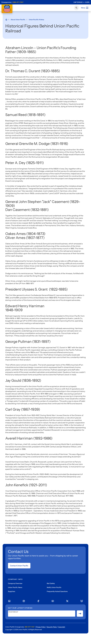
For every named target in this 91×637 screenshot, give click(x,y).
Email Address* (13, 612)
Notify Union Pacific (54, 587)
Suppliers (11, 591)
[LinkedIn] (9, 601)
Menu (83, 8)
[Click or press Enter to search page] (76, 8)
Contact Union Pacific (19, 566)
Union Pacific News (15, 587)
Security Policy (52, 627)
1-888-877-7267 (17, 2)
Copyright (61, 627)
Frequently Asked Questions (57, 591)
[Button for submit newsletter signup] (80, 613)
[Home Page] (7, 19)
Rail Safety (51, 583)
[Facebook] (38, 601)
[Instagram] (23, 601)
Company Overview (15, 583)
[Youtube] (52, 601)
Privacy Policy (41, 627)
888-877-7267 (30, 627)
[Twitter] (67, 601)
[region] (81, 2)
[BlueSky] (81, 601)
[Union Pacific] (7, 8)
